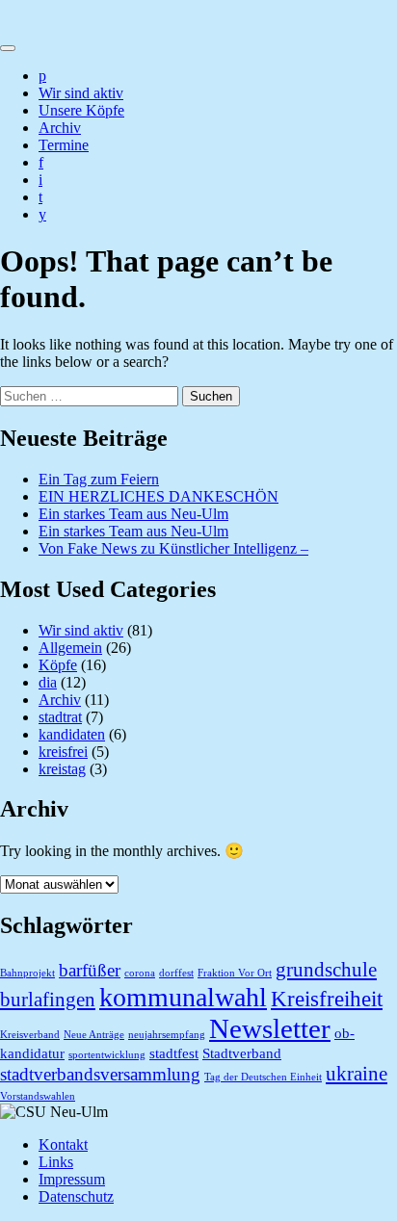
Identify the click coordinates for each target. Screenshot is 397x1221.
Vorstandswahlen (37, 1096)
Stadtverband (241, 1053)
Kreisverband (30, 1034)
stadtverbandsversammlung (100, 1074)
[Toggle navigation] (7, 48)
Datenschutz (76, 1196)
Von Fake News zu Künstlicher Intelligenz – (173, 548)
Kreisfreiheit (327, 998)
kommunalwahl (183, 997)
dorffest (176, 973)
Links (56, 1162)
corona (139, 973)
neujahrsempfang (166, 1034)
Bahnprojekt (27, 973)
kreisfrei (63, 751)
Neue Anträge (94, 1034)
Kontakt (63, 1144)
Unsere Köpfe (81, 110)
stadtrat (60, 717)
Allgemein (70, 647)
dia (48, 682)
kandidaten (72, 734)
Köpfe (58, 665)
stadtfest (173, 1053)
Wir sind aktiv (81, 93)
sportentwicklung (107, 1055)
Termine (64, 145)
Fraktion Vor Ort (235, 973)
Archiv (60, 127)
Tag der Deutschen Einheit (263, 1077)
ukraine (356, 1073)
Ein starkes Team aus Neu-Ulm (133, 514)
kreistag (62, 769)
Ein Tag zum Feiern (99, 479)
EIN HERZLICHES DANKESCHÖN (158, 496)
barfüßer (89, 970)
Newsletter (270, 1028)
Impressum (72, 1179)
